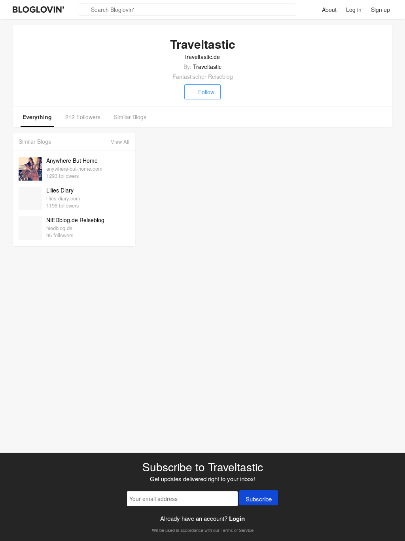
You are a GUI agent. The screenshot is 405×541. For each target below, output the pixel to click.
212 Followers (82, 117)
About (329, 9)
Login (237, 518)
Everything (37, 117)
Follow (206, 92)
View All (120, 141)
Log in (353, 9)
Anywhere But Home (72, 160)
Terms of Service (237, 530)
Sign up (380, 9)
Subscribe (259, 499)
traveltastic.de (202, 57)
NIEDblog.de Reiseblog (75, 219)
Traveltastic (207, 66)
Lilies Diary (60, 190)
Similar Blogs (130, 117)
